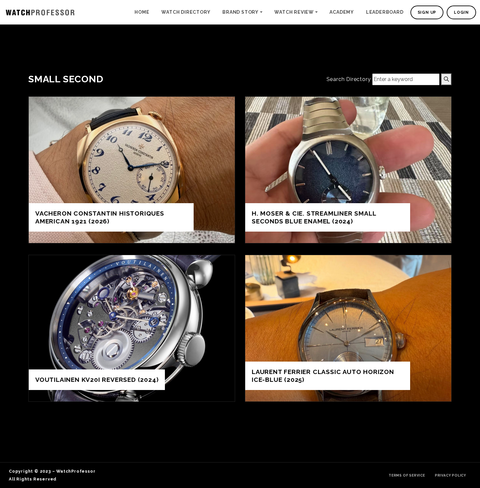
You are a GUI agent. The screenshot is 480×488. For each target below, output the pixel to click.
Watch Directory (185, 12)
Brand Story (240, 12)
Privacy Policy (450, 475)
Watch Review (294, 12)
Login (461, 12)
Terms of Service (407, 475)
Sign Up (427, 12)
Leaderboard (385, 12)
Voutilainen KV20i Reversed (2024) (96, 379)
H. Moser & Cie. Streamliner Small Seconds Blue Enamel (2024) (314, 217)
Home (142, 12)
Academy (341, 12)
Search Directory (349, 79)
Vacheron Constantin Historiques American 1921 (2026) (99, 217)
